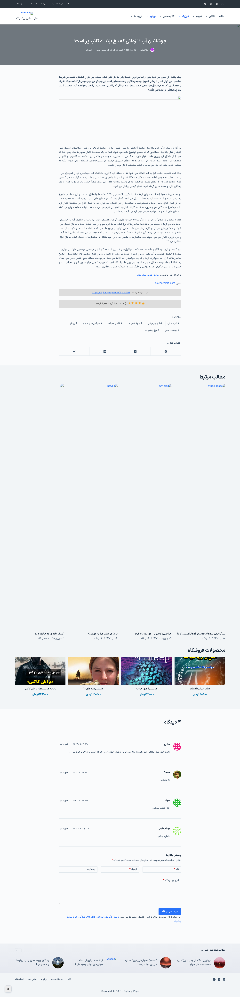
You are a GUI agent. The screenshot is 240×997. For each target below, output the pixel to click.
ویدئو (73, 323)
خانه (68, 4)
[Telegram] (74, 351)
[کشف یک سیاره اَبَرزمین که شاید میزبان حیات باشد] (165, 962)
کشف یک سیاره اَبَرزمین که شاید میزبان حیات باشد (141, 963)
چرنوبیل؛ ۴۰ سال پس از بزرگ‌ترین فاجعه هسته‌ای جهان (194, 963)
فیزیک (185, 16)
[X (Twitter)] (211, 4)
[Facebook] (217, 4)
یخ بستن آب (152, 330)
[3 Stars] (136, 303)
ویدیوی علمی (101, 50)
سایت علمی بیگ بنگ (27, 18)
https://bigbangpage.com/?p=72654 (111, 293)
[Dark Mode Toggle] (8, 989)
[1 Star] (143, 303)
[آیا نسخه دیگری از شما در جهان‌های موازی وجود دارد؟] (112, 962)
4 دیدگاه (89, 50)
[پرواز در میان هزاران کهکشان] (93, 506)
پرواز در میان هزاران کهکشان (103, 634)
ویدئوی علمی (172, 330)
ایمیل (133, 869)
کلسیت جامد (115, 323)
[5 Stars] (129, 303)
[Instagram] (205, 4)
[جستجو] (223, 4)
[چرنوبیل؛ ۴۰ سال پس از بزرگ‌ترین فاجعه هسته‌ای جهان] (219, 962)
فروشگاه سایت (57, 4)
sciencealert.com (165, 283)
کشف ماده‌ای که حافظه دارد (49, 634)
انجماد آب (173, 323)
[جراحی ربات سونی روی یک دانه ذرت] (146, 506)
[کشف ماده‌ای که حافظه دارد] (39, 506)
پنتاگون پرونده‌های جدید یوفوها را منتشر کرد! (201, 634)
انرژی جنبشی (155, 323)
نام (176, 869)
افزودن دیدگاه (171, 880)
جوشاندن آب (135, 323)
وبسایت (91, 869)
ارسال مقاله (20, 4)
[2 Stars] (139, 303)
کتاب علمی (169, 16)
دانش (212, 16)
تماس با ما (33, 4)
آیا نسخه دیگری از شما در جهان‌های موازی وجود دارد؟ (89, 963)
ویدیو (153, 16)
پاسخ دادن (64, 744)
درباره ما (44, 4)
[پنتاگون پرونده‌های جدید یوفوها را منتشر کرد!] (200, 506)
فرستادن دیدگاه (170, 911)
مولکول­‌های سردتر (92, 323)
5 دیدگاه (206, 638)
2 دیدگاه (145, 638)
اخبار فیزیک (118, 50)
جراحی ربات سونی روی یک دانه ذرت (153, 634)
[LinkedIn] (104, 351)
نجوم (199, 16)
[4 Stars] (132, 303)
